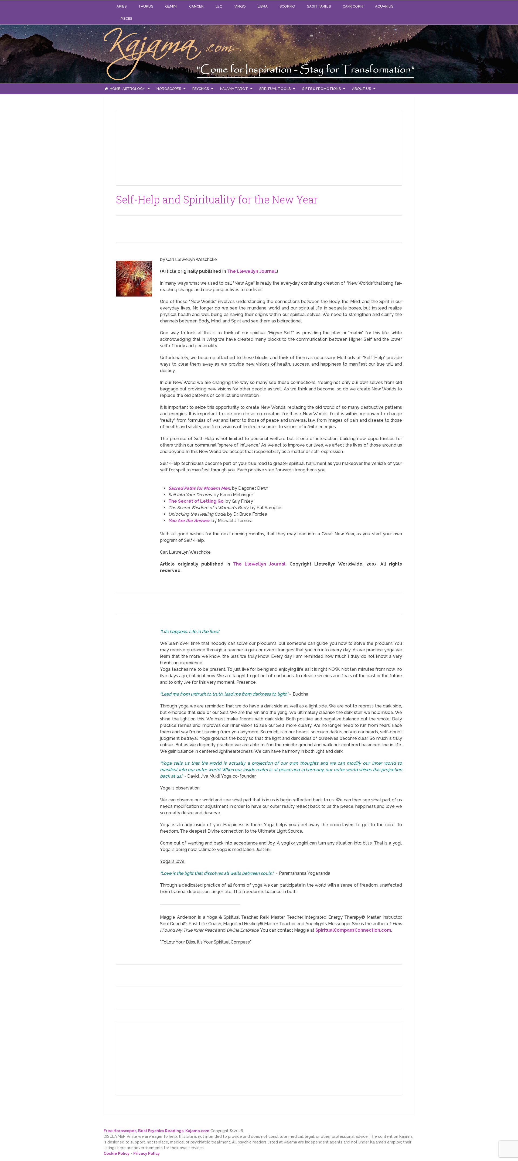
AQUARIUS (384, 6)
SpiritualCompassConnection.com (353, 930)
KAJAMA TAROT (234, 89)
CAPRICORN (353, 6)
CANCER (196, 6)
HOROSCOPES (168, 89)
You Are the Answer (189, 520)
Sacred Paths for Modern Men (199, 488)
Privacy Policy (146, 1153)
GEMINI (171, 6)
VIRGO (240, 6)
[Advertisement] (160, 148)
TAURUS (145, 6)
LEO (219, 6)
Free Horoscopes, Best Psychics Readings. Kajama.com (156, 1131)
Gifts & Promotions (321, 89)
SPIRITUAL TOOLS (275, 89)
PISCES (126, 18)
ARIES (122, 6)
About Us (361, 89)
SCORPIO (287, 6)
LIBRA (263, 6)
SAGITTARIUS (319, 6)
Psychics (200, 89)
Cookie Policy (117, 1153)
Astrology (133, 89)
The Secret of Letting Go (196, 501)
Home (114, 89)
